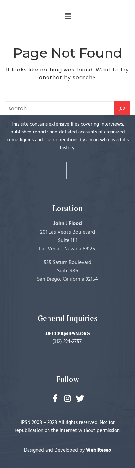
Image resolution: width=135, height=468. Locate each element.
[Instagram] (68, 398)
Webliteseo (98, 450)
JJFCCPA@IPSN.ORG (67, 334)
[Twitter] (80, 398)
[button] (67, 16)
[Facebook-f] (55, 398)
